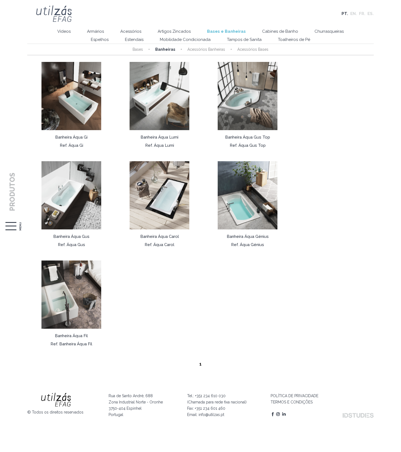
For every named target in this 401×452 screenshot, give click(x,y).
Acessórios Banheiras (206, 49)
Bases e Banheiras (226, 31)
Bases (138, 49)
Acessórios (130, 31)
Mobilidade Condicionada (185, 39)
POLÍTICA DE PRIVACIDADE (294, 396)
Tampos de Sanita (244, 39)
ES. (370, 13)
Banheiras (165, 49)
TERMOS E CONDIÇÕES (292, 402)
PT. (345, 13)
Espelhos (100, 39)
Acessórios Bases (252, 49)
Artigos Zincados (174, 31)
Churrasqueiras (329, 31)
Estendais (134, 39)
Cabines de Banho (280, 31)
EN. (353, 13)
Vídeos (64, 31)
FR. (362, 13)
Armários (95, 31)
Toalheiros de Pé (294, 39)
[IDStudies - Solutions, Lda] (358, 415)
